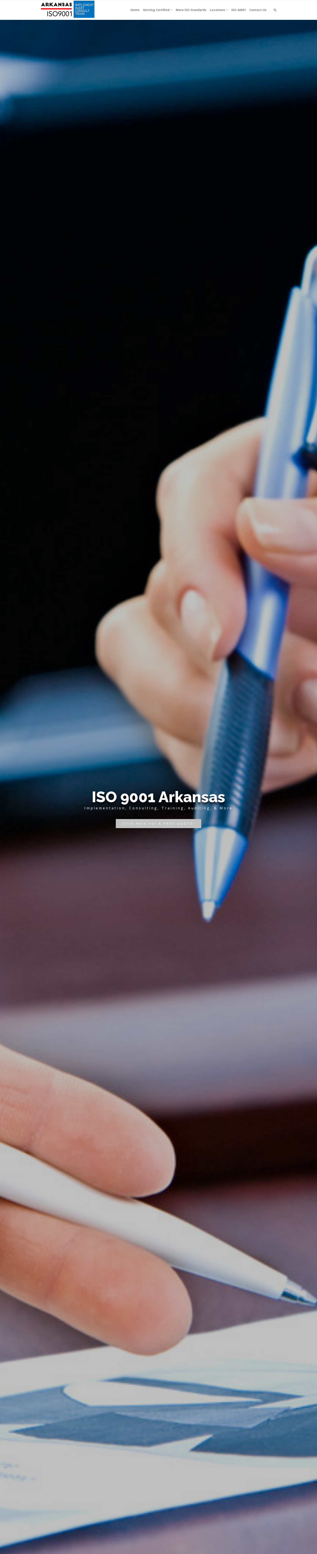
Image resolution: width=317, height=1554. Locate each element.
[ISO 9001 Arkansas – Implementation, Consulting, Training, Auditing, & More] (68, 10)
